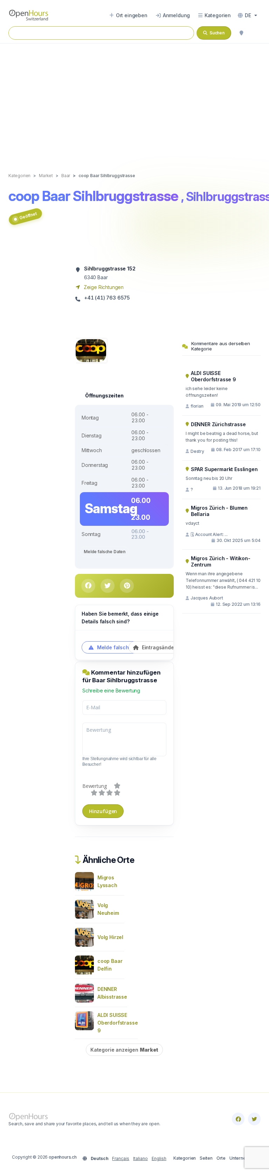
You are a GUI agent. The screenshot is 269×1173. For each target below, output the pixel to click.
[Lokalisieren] (241, 33)
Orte (221, 1158)
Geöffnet (28, 216)
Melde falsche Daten (104, 551)
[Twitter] (254, 1119)
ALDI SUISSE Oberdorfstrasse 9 (117, 1022)
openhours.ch (63, 1157)
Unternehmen (243, 1158)
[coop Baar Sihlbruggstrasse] (91, 350)
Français (120, 1158)
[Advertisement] (134, 101)
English (159, 1158)
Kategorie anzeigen (124, 1050)
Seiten (206, 1158)
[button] (247, 15)
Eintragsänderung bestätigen (176, 647)
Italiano (140, 1158)
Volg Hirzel (110, 937)
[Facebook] (238, 1119)
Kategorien (184, 1158)
